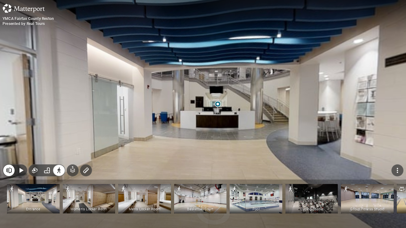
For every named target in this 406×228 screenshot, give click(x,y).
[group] (47, 170)
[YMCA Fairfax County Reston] (203, 114)
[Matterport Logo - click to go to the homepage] (23, 8)
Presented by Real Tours (24, 24)
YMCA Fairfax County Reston (28, 18)
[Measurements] (86, 170)
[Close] (9, 170)
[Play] (21, 170)
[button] (33, 198)
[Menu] (397, 170)
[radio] (35, 170)
